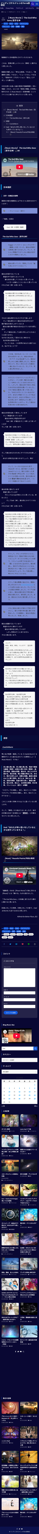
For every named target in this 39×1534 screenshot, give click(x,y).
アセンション (6, 26)
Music (11, 23)
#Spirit (4, 937)
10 (9, 1091)
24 (9, 1098)
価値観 (17, 26)
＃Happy (19, 934)
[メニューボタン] (37, 4)
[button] (4, 944)
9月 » (35, 1106)
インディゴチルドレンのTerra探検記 (15, 4)
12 (19, 1091)
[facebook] (16, 1352)
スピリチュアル (24, 23)
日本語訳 (9, 115)
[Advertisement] (19, 1374)
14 (29, 1091)
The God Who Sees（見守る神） (20, 118)
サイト (6, 1004)
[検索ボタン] (33, 4)
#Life (25, 934)
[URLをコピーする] (34, 944)
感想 (7, 121)
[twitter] (18, 1352)
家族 (23, 26)
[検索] (23, 1352)
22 (35, 1095)
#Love (31, 934)
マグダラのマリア (27, 584)
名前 (6, 990)
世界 (13, 26)
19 (19, 1095)
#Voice (10, 937)
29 (35, 1098)
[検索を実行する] (35, 1048)
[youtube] (21, 1352)
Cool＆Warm (14, 124)
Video (16, 23)
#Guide (13, 934)
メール (6, 997)
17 (9, 1095)
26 (19, 1098)
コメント (7, 967)
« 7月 (3, 1106)
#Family (6, 934)
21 (29, 1095)
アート (5, 23)
